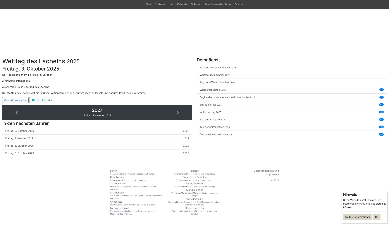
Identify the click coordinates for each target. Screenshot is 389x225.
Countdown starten (15, 100)
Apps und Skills (194, 201)
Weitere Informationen (357, 216)
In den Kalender (43, 100)
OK (377, 216)
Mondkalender (194, 192)
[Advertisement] (194, 35)
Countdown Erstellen (194, 178)
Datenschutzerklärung (266, 170)
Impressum (272, 174)
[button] (197, 4)
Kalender (194, 172)
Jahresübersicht (194, 185)
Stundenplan (136, 195)
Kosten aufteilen (194, 211)
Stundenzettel (133, 186)
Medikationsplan (133, 211)
